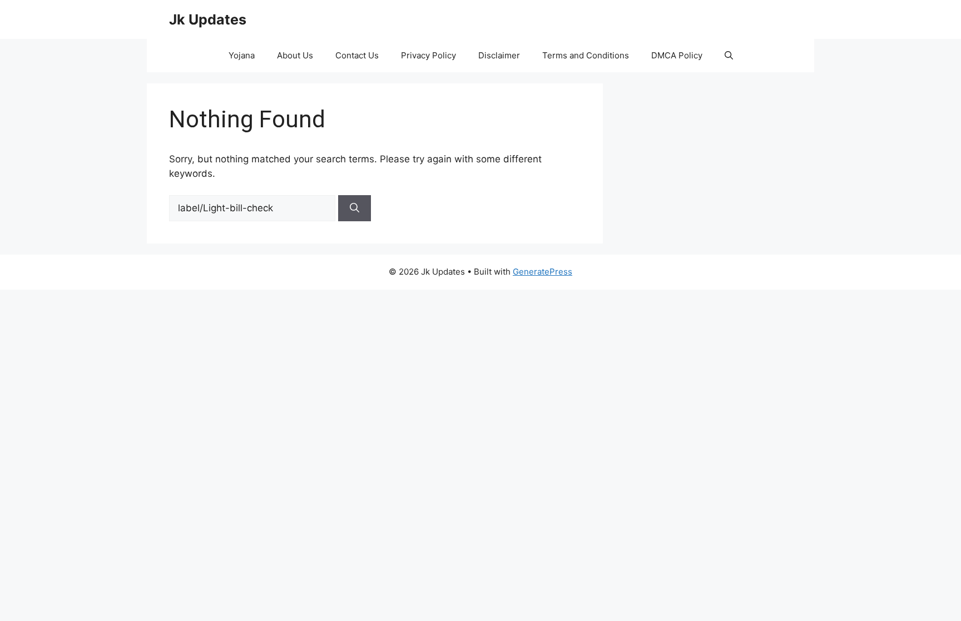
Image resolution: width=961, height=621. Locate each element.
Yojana (242, 55)
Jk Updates (207, 19)
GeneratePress (542, 271)
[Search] (354, 208)
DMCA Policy (676, 55)
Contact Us (357, 55)
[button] (729, 55)
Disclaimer (499, 55)
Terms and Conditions (585, 55)
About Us (295, 55)
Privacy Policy (428, 55)
